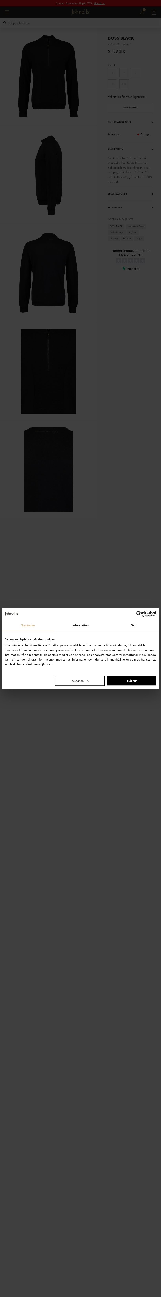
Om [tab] (133, 625)
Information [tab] (80, 625)
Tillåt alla (131, 680)
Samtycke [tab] (28, 625)
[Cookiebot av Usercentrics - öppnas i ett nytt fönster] (139, 614)
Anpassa (78, 680)
